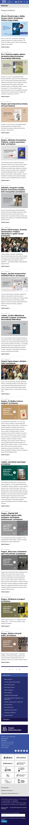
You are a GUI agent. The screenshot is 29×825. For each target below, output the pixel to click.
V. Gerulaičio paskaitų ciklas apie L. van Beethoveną (13, 698)
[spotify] (27, 751)
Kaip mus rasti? (4, 738)
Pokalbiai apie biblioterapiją (11, 695)
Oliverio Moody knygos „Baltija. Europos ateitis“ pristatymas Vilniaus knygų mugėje (13, 18)
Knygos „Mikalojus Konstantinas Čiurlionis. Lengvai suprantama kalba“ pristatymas (13, 142)
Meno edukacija (8, 692)
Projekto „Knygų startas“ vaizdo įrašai (13, 702)
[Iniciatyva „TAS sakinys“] (8, 781)
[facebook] (16, 751)
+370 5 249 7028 (9, 742)
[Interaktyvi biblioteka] (8, 763)
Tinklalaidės (6, 719)
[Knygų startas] (8, 769)
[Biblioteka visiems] (21, 775)
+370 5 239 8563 (4, 747)
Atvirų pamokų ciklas (9, 684)
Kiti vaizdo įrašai (8, 704)
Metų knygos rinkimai (9, 687)
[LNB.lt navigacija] (27, 1)
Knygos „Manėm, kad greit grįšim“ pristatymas (11, 634)
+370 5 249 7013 (10, 743)
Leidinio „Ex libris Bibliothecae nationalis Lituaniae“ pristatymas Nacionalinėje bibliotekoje (13, 318)
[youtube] (21, 751)
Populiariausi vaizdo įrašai (10, 710)
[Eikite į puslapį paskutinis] (19, 669)
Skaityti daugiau (5, 47)
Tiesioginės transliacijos (10, 712)
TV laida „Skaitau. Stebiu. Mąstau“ (12, 682)
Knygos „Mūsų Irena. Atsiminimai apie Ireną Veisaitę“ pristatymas (13, 553)
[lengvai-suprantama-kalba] (16, 1)
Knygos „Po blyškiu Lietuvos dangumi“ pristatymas (12, 402)
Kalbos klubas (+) (8, 679)
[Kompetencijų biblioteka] (21, 763)
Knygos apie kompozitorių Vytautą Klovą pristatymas (14, 105)
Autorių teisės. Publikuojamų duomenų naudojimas (14, 808)
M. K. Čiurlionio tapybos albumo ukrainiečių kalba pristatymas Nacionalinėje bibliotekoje (13, 56)
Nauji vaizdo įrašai (8, 707)
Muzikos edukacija (8, 690)
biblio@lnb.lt (15, 800)
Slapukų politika (4, 807)
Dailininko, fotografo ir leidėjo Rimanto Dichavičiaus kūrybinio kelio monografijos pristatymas (13, 190)
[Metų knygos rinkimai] (8, 775)
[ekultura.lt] (8, 757)
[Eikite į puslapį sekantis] (16, 669)
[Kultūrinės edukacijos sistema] (21, 769)
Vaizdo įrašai (6, 675)
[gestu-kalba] (18, 1)
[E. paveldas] (21, 757)
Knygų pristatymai (8, 715)
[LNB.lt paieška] (24, 2)
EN (21, 2)
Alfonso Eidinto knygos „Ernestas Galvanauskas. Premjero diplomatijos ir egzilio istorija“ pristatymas (14, 233)
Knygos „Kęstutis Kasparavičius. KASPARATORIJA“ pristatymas (13, 275)
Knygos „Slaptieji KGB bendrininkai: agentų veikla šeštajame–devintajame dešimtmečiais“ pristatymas (12, 516)
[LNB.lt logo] (7, 1)
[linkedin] (18, 751)
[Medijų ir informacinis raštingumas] (21, 781)
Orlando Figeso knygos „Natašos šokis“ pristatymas (13, 362)
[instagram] (24, 751)
